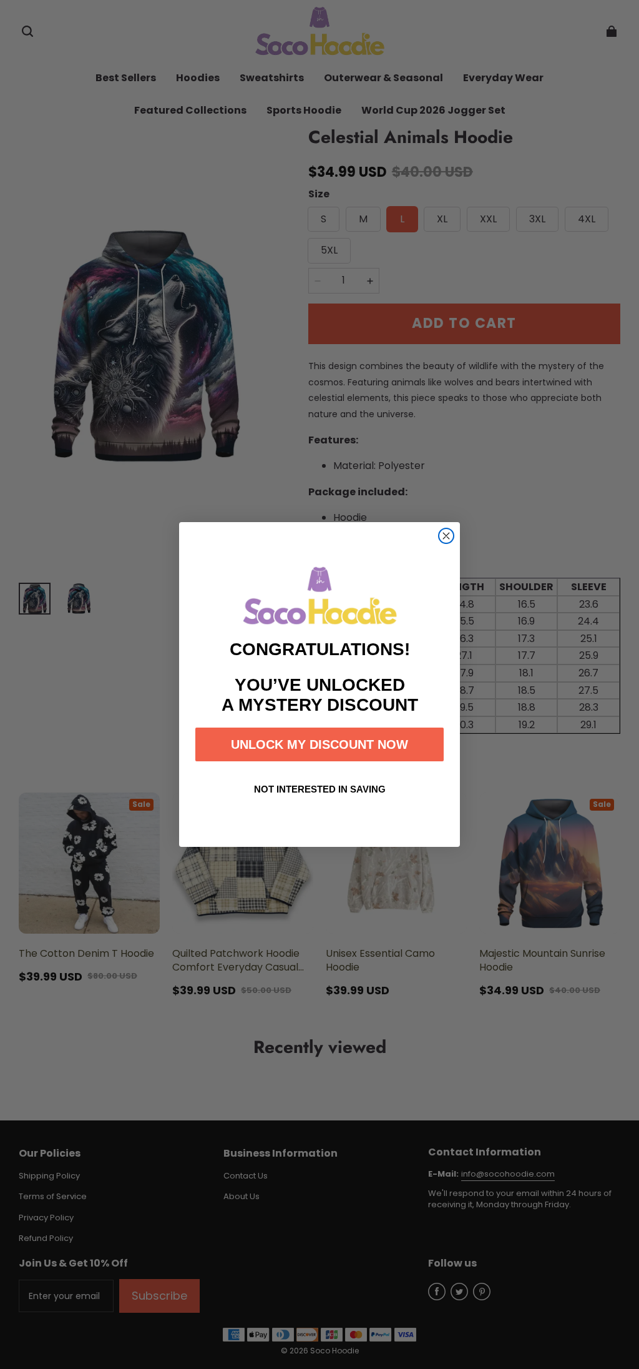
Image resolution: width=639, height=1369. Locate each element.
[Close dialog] (446, 535)
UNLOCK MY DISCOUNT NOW (319, 744)
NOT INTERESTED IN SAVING (320, 789)
